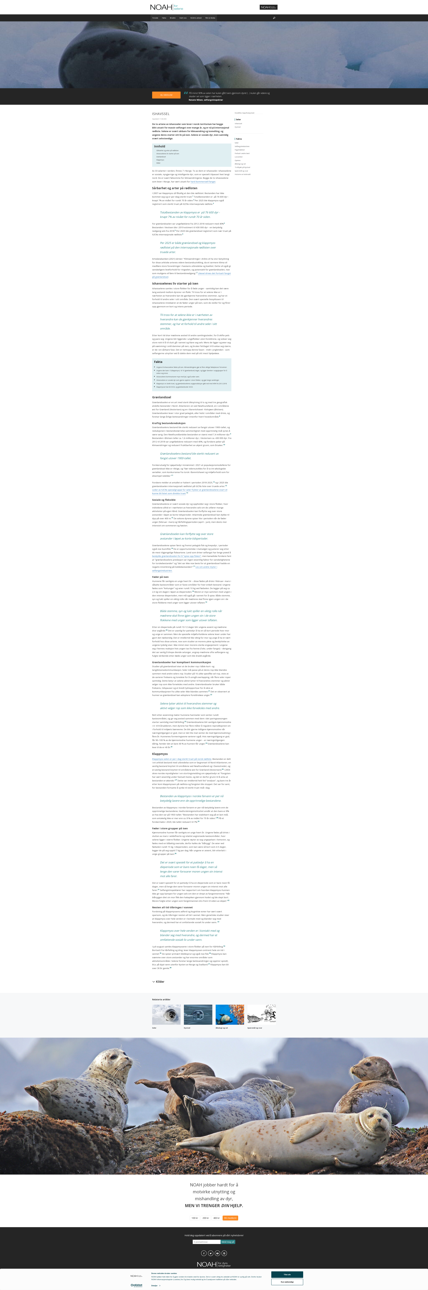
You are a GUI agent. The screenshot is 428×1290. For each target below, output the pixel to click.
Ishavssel (238, 123)
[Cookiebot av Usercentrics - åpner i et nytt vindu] (136, 1285)
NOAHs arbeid (196, 18)
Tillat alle (287, 1275)
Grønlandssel (161, 157)
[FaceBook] (204, 1253)
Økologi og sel (240, 164)
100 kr (195, 1217)
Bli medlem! (230, 1217)
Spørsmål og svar (241, 171)
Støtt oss (183, 18)
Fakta (164, 18)
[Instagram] (224, 1253)
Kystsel (238, 127)
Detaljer (154, 1286)
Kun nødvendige (287, 1282)
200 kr (206, 1217)
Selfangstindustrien (242, 146)
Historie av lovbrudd (242, 174)
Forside (155, 18)
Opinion (238, 160)
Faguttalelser (240, 150)
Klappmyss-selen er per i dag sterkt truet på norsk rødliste (181, 759)
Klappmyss (160, 160)
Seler (237, 143)
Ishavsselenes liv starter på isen (167, 154)
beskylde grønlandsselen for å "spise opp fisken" (176, 556)
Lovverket (239, 157)
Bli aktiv (173, 18)
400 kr (216, 1217)
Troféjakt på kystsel (242, 167)
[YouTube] (217, 1253)
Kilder (158, 163)
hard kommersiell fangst (203, 181)
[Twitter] (210, 1253)
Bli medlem (166, 95)
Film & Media (210, 18)
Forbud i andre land (242, 153)
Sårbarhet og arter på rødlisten (167, 150)
